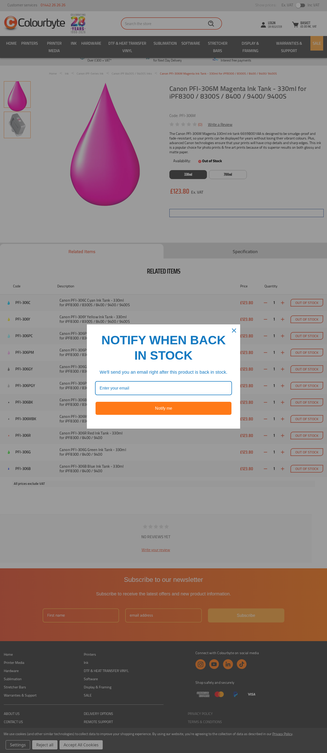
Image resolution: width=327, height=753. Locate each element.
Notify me (163, 408)
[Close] (234, 330)
